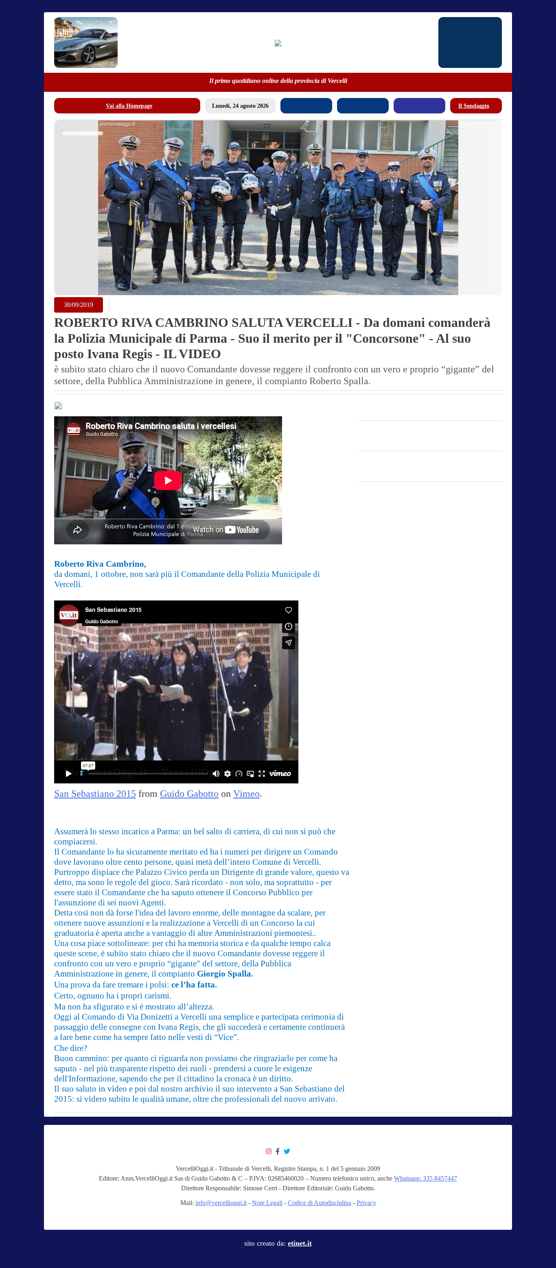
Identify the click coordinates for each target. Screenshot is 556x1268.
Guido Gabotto (189, 793)
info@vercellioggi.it (221, 1202)
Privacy (366, 1202)
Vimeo (246, 793)
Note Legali (267, 1202)
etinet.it (300, 1243)
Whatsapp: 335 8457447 (425, 1178)
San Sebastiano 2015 (95, 793)
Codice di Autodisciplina (319, 1202)
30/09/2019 (78, 304)
